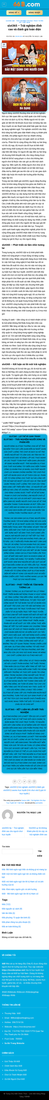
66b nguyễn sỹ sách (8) (12, 909)
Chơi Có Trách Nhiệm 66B (16, 1075)
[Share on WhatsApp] (15, 782)
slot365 (13, 787)
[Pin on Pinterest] (29, 782)
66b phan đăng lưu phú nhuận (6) (16, 922)
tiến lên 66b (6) (8, 913)
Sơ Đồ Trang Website (14, 1043)
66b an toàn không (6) (11, 926)
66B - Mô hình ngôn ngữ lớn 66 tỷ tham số (20, 894)
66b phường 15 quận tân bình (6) (16, 917)
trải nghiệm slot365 (26, 787)
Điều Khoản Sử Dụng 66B (16, 1070)
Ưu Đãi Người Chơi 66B (15, 1079)
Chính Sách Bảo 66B (13, 1066)
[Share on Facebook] (19, 782)
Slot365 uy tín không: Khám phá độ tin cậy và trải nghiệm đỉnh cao (37, 831)
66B (5, 992)
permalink (38, 803)
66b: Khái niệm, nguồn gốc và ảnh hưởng (19, 889)
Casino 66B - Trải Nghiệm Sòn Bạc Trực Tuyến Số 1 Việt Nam (24, 21)
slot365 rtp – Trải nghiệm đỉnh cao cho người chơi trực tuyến (13, 831)
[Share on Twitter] (24, 782)
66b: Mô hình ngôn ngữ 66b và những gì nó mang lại (24, 869)
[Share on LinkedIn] (34, 782)
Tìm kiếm (6, 847)
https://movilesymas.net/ (24, 1027)
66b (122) (6, 904)
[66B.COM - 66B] (26, 4)
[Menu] (4, 4)
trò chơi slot (33, 790)
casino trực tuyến (19, 790)
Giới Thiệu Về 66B (12, 1061)
